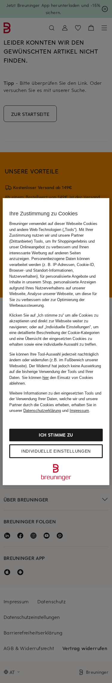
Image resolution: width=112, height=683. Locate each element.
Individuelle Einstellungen (56, 451)
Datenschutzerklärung (42, 410)
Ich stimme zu (56, 435)
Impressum (79, 410)
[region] (56, 341)
